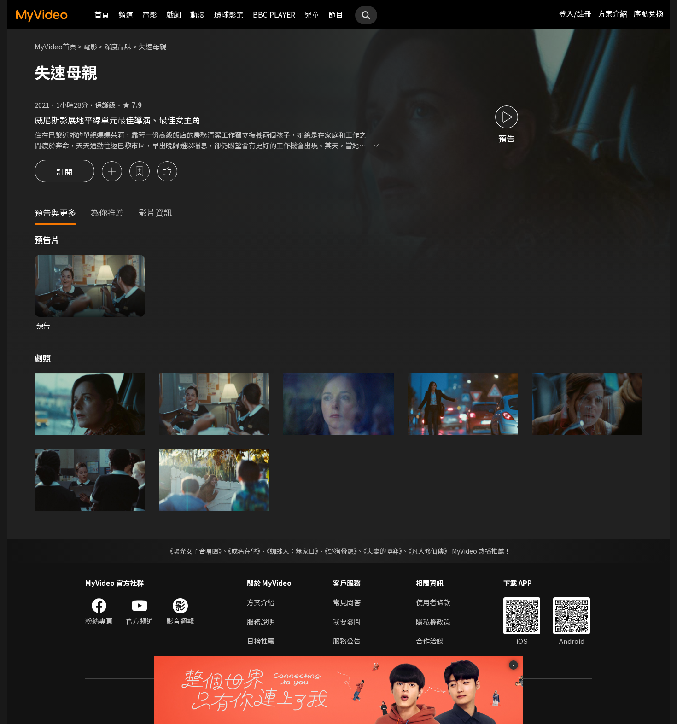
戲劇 (173, 14)
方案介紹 (612, 13)
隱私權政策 (433, 621)
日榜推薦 (260, 641)
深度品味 (118, 46)
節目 (335, 14)
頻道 (125, 14)
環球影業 (229, 14)
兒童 (311, 14)
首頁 (101, 14)
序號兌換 (648, 13)
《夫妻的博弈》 (382, 550)
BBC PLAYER (274, 14)
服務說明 (260, 621)
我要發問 (347, 621)
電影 (149, 14)
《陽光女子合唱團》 (194, 550)
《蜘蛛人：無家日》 (292, 550)
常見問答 (347, 602)
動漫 (197, 14)
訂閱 (64, 171)
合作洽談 (430, 641)
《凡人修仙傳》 (429, 550)
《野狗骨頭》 (341, 550)
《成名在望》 (244, 550)
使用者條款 (433, 602)
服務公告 (347, 641)
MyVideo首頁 (55, 46)
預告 (43, 325)
